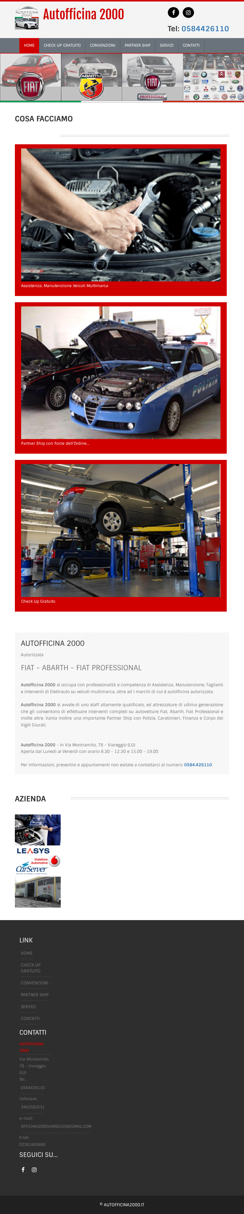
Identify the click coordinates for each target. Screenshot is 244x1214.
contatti (191, 45)
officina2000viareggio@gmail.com (56, 1126)
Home (27, 953)
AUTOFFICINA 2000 (31, 1047)
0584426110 (205, 28)
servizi (166, 45)
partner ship (138, 45)
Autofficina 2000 (83, 14)
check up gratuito (62, 45)
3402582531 (33, 1107)
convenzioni (102, 45)
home (29, 45)
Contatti (30, 1018)
